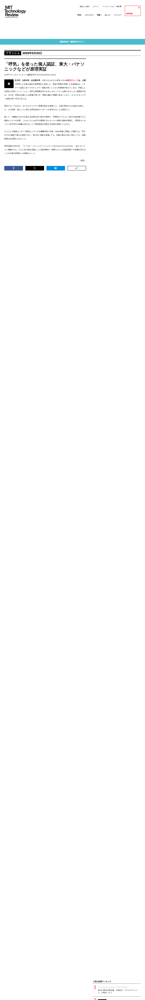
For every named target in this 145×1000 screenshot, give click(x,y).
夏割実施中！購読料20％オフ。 (72, 42)
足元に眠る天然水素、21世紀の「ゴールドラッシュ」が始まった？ (117, 990)
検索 (117, 6)
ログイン (96, 6)
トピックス (89, 15)
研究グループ (73, 80)
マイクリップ (107, 6)
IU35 (79, 15)
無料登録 (129, 14)
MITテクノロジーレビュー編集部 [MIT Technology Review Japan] (31, 75)
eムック (107, 15)
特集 (99, 15)
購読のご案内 (84, 6)
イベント (117, 15)
